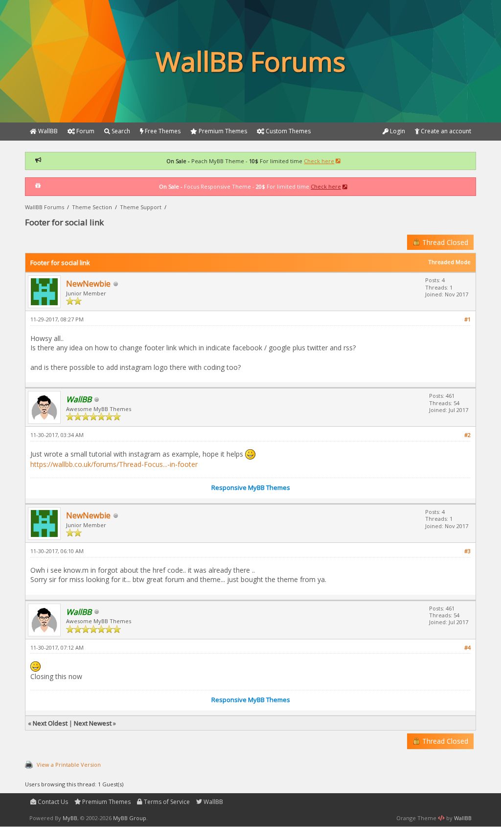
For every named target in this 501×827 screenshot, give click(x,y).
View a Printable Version (69, 764)
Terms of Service (166, 802)
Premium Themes (106, 802)
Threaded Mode (449, 262)
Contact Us (52, 802)
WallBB (212, 802)
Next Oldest (50, 723)
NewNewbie (88, 283)
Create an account (445, 131)
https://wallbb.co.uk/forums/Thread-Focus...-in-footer (114, 464)
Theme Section (92, 207)
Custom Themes (287, 131)
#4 (467, 647)
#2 (467, 434)
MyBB (70, 818)
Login (396, 131)
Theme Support (140, 207)
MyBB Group (129, 818)
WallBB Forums (44, 207)
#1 (467, 319)
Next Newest (93, 723)
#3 (467, 551)
